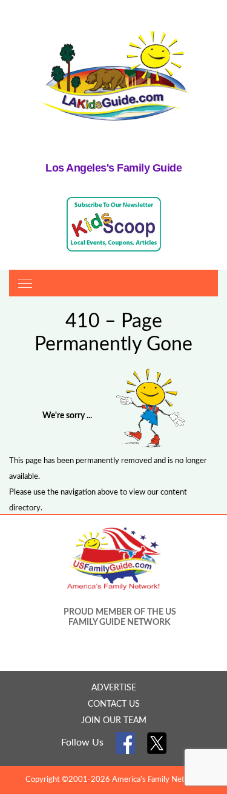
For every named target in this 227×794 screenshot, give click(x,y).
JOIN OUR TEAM (113, 720)
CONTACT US (114, 704)
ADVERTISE (113, 688)
